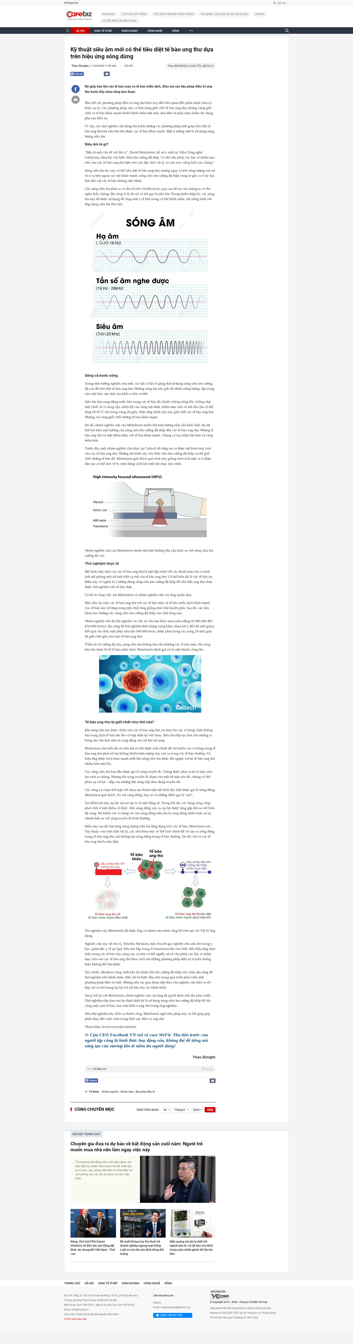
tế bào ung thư (110, 1091)
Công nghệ (152, 1283)
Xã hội (128, 65)
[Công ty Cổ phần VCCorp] (220, 1295)
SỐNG (175, 30)
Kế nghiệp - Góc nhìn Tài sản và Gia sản (224, 14)
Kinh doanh (130, 1283)
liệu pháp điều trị (145, 1091)
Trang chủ (72, 1283)
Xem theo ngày (148, 1109)
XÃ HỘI (80, 30)
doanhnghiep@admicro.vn (175, 1307)
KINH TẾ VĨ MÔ (103, 30)
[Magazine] (71, 3)
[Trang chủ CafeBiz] (67, 30)
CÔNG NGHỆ (154, 30)
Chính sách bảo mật (75, 1319)
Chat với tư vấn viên (171, 1316)
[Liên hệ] (107, 73)
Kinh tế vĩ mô (107, 1283)
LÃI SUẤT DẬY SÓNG (134, 14)
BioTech (259, 14)
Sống (168, 1283)
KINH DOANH (130, 30)
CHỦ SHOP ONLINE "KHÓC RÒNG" (174, 14)
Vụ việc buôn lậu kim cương (119, 20)
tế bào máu (127, 1091)
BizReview (109, 14)
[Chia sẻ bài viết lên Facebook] (75, 89)
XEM (210, 1109)
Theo (150, 1069)
